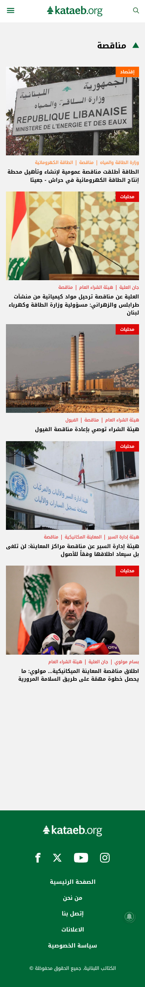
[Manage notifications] (129, 917)
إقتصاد (127, 72)
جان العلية (129, 287)
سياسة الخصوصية (72, 945)
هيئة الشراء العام (96, 287)
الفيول (71, 420)
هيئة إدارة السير (123, 537)
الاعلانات (72, 929)
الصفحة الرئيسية (73, 882)
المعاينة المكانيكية (83, 537)
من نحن (72, 898)
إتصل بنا (73, 913)
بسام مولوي (127, 662)
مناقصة (86, 162)
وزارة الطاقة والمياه (119, 162)
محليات (127, 197)
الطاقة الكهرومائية (54, 162)
